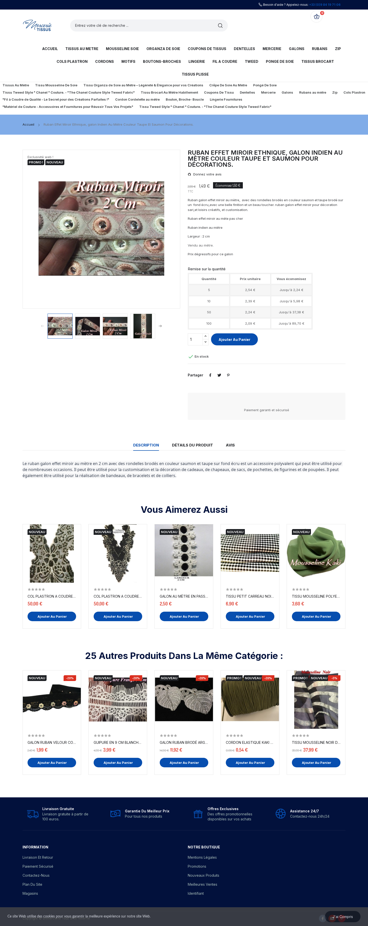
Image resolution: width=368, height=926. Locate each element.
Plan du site (32, 884)
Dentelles (247, 92)
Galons (287, 92)
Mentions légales (202, 857)
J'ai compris (342, 916)
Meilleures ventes (202, 884)
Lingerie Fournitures (226, 99)
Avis (230, 445)
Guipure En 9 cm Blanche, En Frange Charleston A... (118, 742)
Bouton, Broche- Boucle (185, 99)
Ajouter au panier (234, 339)
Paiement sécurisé (38, 866)
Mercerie (268, 92)
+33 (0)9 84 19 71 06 (324, 5)
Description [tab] (146, 445)
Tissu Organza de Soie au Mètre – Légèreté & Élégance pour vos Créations (143, 85)
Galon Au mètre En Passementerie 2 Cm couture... (184, 596)
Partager (210, 375)
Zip (334, 92)
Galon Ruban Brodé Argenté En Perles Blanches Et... (184, 742)
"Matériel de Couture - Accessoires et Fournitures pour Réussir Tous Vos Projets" (68, 107)
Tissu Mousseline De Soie (56, 85)
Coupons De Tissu (219, 92)
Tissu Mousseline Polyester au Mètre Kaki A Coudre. (316, 596)
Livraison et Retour (38, 857)
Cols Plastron (354, 92)
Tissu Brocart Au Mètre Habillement (169, 92)
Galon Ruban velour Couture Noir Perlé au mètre (52, 742)
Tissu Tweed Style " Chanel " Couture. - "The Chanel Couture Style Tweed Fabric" (69, 92)
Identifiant (196, 893)
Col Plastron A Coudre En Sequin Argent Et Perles (52, 596)
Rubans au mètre (312, 92)
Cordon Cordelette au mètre (137, 99)
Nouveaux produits (203, 875)
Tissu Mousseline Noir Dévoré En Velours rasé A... (316, 742)
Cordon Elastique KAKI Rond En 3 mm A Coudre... (250, 742)
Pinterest (228, 375)
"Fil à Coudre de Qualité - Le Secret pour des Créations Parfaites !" (56, 99)
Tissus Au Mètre (16, 85)
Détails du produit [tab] (192, 445)
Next (162, 229)
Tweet (219, 375)
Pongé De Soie (265, 85)
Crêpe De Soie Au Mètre (228, 85)
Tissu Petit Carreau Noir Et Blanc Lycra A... (250, 596)
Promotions (197, 866)
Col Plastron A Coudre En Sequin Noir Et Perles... (118, 596)
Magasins (30, 893)
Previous (40, 229)
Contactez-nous (36, 875)
